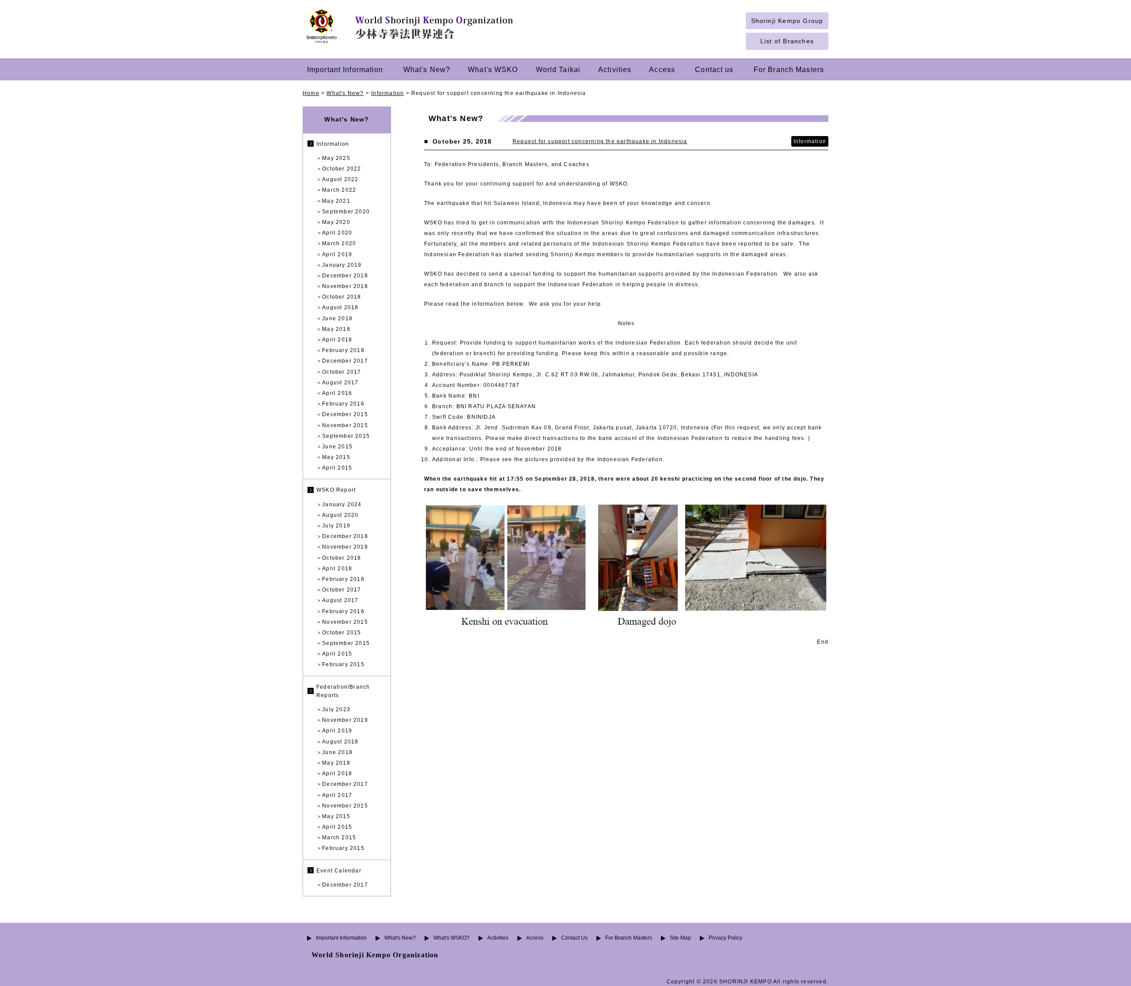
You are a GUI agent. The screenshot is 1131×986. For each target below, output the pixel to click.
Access (662, 69)
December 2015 (345, 414)
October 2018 (341, 297)
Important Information (345, 69)
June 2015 (337, 447)
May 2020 (336, 222)
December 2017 (345, 361)
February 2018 (343, 350)
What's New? (426, 69)
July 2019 (336, 526)
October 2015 (341, 633)
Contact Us (574, 938)
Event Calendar (338, 871)
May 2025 (336, 158)
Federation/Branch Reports (343, 691)
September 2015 (346, 436)
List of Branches (787, 41)
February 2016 (343, 404)
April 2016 (337, 393)
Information (387, 93)
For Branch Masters (789, 69)
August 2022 (340, 179)
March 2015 (339, 837)
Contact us (714, 69)
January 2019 (341, 265)
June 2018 (337, 318)
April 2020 (337, 233)
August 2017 (340, 382)
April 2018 (337, 340)
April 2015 (337, 468)
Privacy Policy (725, 938)
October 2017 (341, 372)
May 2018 (336, 329)
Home (311, 93)
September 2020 (346, 212)
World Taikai (558, 69)
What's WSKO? (451, 938)
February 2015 (343, 664)
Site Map (680, 938)
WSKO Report (336, 490)
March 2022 (339, 190)
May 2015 (336, 457)
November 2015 (345, 425)
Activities (614, 69)
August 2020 (340, 515)
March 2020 (339, 243)
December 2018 (345, 276)
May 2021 (336, 201)
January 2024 (341, 504)
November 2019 (345, 720)
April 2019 (337, 254)
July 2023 (336, 709)
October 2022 (341, 169)
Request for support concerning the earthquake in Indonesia (599, 141)
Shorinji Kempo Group (787, 20)
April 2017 (337, 795)
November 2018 (345, 286)
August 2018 (340, 307)
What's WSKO (493, 69)
